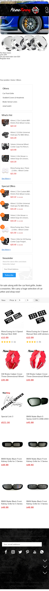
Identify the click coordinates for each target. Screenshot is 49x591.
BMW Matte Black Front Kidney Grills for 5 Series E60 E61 (11, 503)
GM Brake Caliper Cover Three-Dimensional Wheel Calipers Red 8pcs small (37, 376)
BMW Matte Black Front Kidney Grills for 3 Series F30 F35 (37, 503)
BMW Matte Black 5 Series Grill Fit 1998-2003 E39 (37, 418)
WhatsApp (42, 552)
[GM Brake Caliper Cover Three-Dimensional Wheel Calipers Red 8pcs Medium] (12, 359)
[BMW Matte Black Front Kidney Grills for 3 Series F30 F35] (37, 487)
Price (12, 300)
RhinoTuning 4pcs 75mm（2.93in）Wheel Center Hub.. (19, 170)
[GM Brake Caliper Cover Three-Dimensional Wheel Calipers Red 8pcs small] (37, 359)
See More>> (6, 179)
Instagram (13, 552)
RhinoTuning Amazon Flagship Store (24, 586)
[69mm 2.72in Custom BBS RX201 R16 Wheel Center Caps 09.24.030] (5, 123)
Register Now (5, 59)
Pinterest (27, 552)
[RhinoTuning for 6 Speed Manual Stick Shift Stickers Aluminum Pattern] (12, 317)
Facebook (6, 552)
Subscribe (9, 275)
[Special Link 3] (12, 402)
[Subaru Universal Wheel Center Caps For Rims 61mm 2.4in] (5, 147)
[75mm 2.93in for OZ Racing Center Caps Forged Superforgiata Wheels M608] (5, 242)
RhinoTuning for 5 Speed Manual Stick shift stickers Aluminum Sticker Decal (37, 333)
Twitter (20, 552)
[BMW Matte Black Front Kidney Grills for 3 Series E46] (37, 444)
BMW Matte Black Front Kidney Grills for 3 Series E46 (37, 461)
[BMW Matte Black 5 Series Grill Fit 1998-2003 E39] (37, 402)
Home (12, 80)
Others (18, 80)
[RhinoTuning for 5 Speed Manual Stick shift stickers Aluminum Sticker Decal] (37, 317)
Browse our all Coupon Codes (11, 3)
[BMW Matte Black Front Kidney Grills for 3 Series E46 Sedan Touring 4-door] (12, 444)
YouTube (34, 552)
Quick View (12, 322)
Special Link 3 (7, 416)
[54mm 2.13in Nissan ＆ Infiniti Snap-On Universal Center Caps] (5, 159)
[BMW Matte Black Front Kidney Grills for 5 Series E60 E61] (12, 487)
